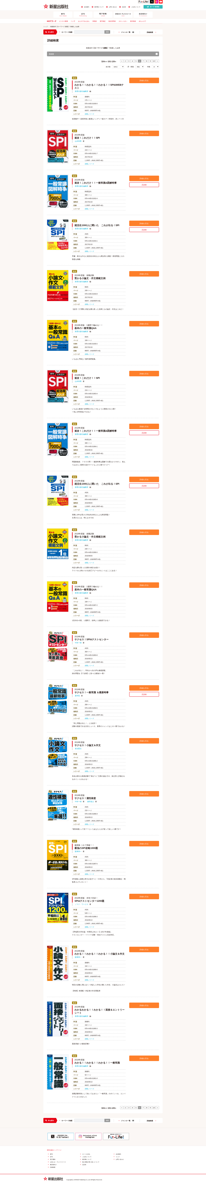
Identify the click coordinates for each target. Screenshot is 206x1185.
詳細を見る (144, 80)
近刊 (51, 1156)
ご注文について (135, 7)
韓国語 (95, 21)
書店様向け (53, 1164)
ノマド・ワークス (81, 904)
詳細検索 (150, 32)
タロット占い (123, 21)
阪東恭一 (78, 851)
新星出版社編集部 (81, 91)
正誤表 (124, 7)
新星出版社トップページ (54, 1150)
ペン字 (73, 21)
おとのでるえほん (84, 21)
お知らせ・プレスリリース (58, 1162)
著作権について (99, 7)
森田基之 (90, 801)
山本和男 (78, 141)
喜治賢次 (78, 749)
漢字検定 (103, 21)
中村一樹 (78, 643)
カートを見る (86, 1154)
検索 (107, 32)
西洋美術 (133, 21)
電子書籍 (52, 1159)
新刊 (51, 1154)
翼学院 (77, 696)
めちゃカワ (142, 21)
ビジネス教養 (63, 21)
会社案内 (86, 7)
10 (154, 61)
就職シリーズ (89, 114)
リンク (118, 1156)
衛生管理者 (112, 21)
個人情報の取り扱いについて (90, 1162)
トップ (45, 26)
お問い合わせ (113, 7)
